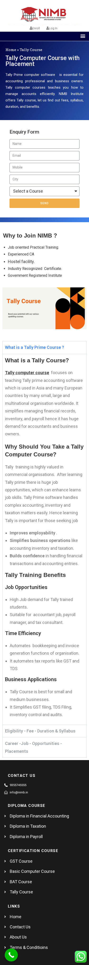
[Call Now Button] (11, 954)
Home (10, 49)
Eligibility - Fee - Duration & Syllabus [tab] (40, 730)
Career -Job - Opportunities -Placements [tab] (33, 747)
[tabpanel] (44, 539)
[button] (83, 36)
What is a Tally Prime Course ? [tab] (34, 347)
